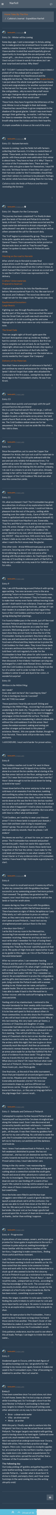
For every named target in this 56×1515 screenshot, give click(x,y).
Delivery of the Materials (14, 360)
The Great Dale (9, 330)
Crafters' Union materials (14, 280)
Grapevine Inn (46, 79)
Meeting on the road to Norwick (17, 256)
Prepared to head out (12, 283)
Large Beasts (8, 305)
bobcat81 (11, 32)
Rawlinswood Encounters (14, 302)
